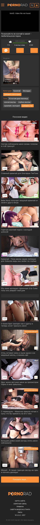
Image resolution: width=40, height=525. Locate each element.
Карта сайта (20, 501)
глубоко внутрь (24, 102)
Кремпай (16, 91)
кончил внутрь (10, 102)
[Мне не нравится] (29, 41)
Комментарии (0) (6, 50)
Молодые (26, 91)
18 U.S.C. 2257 (20, 515)
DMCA (20, 512)
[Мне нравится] (10, 41)
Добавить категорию (12, 94)
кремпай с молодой (12, 106)
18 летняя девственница (18, 99)
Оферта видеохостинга (20, 509)
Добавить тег (27, 106)
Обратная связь (20, 504)
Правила (20, 506)
